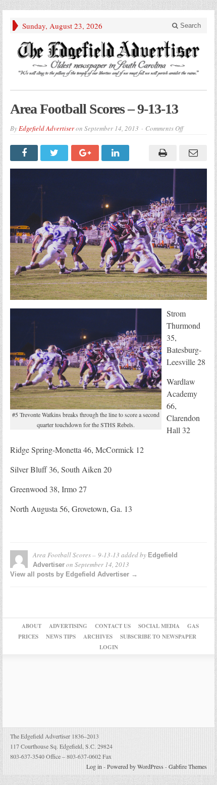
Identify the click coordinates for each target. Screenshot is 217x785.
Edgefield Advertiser (46, 128)
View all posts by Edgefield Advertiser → (74, 574)
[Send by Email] (192, 153)
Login (108, 647)
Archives (98, 637)
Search (189, 25)
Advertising (68, 626)
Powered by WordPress (135, 766)
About (31, 626)
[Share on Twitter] (55, 153)
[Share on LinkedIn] (116, 153)
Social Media (159, 626)
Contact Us (113, 626)
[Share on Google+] (86, 153)
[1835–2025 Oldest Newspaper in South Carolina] (108, 59)
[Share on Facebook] (25, 153)
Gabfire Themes (188, 766)
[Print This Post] (161, 153)
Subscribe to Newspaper (158, 637)
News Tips (61, 637)
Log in (94, 766)
